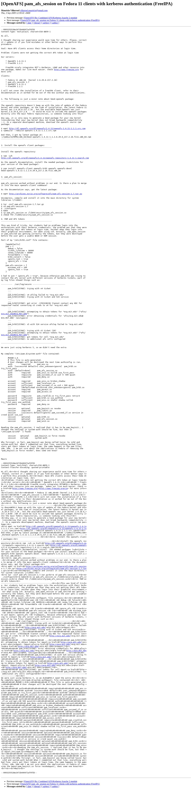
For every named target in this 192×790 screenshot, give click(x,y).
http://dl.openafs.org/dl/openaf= (69, 545)
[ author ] (55, 23)
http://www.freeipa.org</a (53, 488)
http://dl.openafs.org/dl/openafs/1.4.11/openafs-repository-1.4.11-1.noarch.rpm (45, 158)
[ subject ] (46, 23)
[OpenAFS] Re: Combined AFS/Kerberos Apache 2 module (50, 18)
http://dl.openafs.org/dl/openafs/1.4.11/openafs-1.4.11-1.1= (53, 528)
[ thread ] (37, 23)
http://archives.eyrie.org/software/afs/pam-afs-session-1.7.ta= (52, 568)
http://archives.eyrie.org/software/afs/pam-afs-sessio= (56, 566)
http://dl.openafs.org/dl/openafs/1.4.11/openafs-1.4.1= (56, 526)
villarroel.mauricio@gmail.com (34, 10)
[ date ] (29, 23)
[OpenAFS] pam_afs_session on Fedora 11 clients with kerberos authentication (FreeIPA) (60, 20)
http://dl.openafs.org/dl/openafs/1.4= (66, 543)
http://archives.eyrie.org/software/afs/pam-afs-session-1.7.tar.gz (45, 194)
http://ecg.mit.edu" (35, 627)
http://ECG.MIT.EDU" (28, 646)
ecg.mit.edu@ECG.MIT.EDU (14, 314)
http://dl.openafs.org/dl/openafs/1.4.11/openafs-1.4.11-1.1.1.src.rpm (47, 128)
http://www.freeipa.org (66, 69)
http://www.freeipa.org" (25, 488)
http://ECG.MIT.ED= (76, 651)
